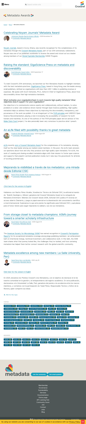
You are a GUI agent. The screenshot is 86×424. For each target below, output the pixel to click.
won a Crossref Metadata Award (28, 145)
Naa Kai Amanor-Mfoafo (31, 36)
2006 (35, 345)
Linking (23, 308)
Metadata (10, 306)
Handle (60, 325)
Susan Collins (25, 72)
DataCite (54, 314)
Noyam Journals (10, 48)
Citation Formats (42, 328)
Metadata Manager (60, 328)
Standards (38, 320)
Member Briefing (63, 306)
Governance (26, 311)
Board (69, 311)
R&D (51, 311)
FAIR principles (59, 113)
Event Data (40, 311)
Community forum (43, 402)
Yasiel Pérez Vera (16, 260)
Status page (43, 397)
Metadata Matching (25, 325)
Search (62, 317)
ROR (22, 328)
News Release (73, 325)
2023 (35, 339)
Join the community (39, 374)
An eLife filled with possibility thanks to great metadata (37, 130)
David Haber (15, 222)
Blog (10, 24)
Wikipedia (40, 325)
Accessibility (75, 419)
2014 (43, 342)
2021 (54, 339)
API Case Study (52, 320)
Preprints (34, 323)
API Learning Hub (43, 400)
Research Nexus (12, 311)
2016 (26, 342)
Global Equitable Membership (33, 56)
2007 (26, 345)
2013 (52, 342)
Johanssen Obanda (17, 36)
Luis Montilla (26, 260)
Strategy (9, 323)
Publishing (73, 317)
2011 (68, 342)
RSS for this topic (12, 295)
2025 (17, 339)
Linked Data (21, 323)
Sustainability (10, 328)
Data (65, 314)
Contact (43, 407)
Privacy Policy (74, 422)
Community (16, 38)
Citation (62, 308)
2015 (35, 342)
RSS (30, 328)
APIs (52, 308)
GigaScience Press (38, 86)
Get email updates (55, 374)
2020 (63, 339)
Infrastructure (68, 320)
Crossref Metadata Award (32, 51)
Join (43, 405)
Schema (63, 323)
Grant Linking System (13, 320)
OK (83, 422)
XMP (51, 325)
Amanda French (29, 133)
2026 (8, 339)
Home (5, 24)
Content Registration (38, 308)
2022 (45, 339)
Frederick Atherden (17, 133)
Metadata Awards (25, 38)
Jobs (43, 410)
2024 (26, 339)
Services (43, 393)
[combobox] (43, 4)
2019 (72, 339)
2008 (17, 345)
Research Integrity (48, 323)
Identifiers (36, 306)
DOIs (60, 311)
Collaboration (11, 308)
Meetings (48, 306)
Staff (27, 320)
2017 (17, 342)
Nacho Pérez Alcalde (17, 174)
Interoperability (27, 314)
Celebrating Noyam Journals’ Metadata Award (31, 32)
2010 (76, 342)
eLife (6, 145)
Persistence (10, 317)
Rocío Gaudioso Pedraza (32, 174)
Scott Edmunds (16, 72)
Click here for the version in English (17, 272)
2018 (8, 342)
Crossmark (10, 325)
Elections (22, 317)
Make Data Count (11, 121)
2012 (60, 342)
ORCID (33, 317)
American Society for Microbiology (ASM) (23, 233)
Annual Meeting (11, 314)
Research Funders (47, 317)
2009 (8, 345)
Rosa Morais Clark (25, 222)
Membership (42, 314)
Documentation (43, 395)
